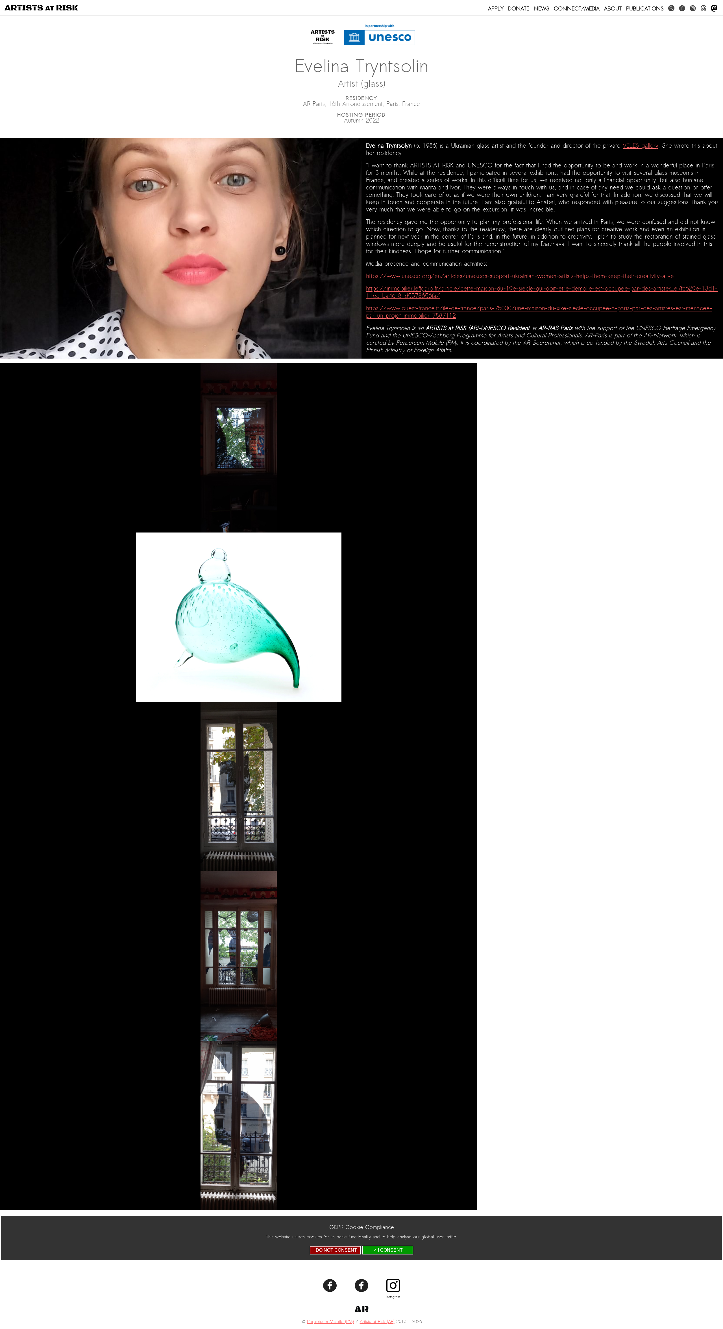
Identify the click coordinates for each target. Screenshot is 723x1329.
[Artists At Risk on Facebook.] (682, 8)
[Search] (671, 8)
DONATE (518, 8)
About (613, 8)
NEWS (541, 8)
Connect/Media (577, 8)
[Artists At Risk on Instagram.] (693, 8)
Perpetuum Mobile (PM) (330, 1321)
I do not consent (335, 1250)
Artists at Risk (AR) (377, 1321)
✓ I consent (388, 1250)
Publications (645, 8)
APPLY (496, 8)
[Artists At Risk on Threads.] (703, 8)
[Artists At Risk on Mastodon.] (714, 8)
